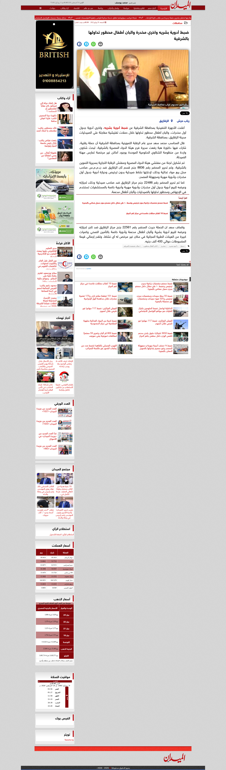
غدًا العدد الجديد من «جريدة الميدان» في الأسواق (48, 436)
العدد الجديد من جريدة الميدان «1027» (46, 410)
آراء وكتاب (63, 97)
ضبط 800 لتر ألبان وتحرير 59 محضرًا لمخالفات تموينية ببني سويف (100, 334)
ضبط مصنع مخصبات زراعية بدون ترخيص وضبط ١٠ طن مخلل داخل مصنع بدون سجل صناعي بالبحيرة (125, 202)
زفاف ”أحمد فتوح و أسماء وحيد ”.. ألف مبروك (46, 512)
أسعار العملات (61, 545)
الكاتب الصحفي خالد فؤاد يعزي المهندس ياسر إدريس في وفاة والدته (45, 489)
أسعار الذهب (62, 598)
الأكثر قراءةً (63, 242)
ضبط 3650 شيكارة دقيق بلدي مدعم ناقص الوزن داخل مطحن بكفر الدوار (155, 334)
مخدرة (163, 246)
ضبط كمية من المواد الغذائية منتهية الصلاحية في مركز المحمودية (100, 322)
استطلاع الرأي (61, 528)
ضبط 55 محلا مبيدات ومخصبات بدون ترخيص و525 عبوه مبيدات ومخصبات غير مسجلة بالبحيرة (154, 298)
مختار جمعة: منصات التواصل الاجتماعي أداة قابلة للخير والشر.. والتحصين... (80, 17)
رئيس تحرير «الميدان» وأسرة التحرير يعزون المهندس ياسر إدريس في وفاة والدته (64, 513)
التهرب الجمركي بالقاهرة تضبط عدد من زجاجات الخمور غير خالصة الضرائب (99, 347)
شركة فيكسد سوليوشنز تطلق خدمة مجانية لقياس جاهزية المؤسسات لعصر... (149, 17)
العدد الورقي (62, 403)
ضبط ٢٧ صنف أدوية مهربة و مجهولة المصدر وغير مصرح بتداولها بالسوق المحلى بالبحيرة (155, 348)
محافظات (177, 23)
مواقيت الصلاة (60, 676)
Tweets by (69, 739)
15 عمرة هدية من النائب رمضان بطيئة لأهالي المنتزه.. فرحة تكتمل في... (64, 489)
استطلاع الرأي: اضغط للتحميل (62, 534)
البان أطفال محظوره (150, 246)
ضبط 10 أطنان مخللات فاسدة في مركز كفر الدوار (147, 213)
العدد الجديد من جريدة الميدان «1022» (46, 422)
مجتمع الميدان (61, 468)
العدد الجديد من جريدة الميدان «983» (46, 447)
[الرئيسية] (164, 8)
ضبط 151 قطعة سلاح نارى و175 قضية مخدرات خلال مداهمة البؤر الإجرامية (98, 297)
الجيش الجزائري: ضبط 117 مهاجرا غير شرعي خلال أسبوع (100, 309)
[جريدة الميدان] (55, 55)
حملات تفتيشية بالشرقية (132, 246)
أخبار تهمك (63, 317)
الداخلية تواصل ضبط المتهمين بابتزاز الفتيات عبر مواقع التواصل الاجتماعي (155, 309)
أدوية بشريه (112, 127)
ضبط (124, 127)
